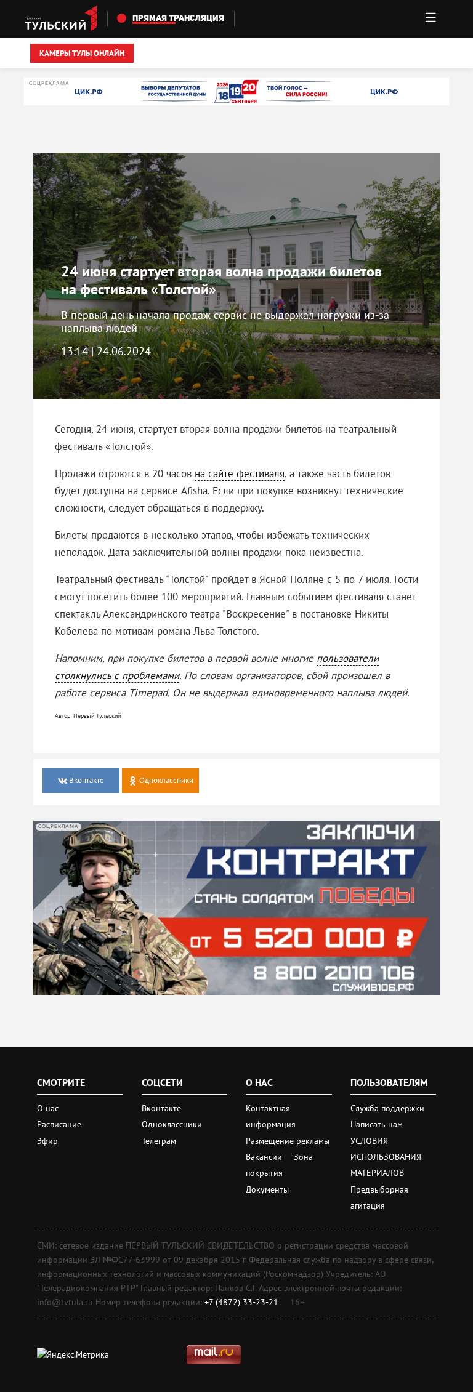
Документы (267, 1189)
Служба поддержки (387, 1108)
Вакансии (265, 1156)
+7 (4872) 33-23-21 (241, 1302)
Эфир (47, 1140)
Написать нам (376, 1124)
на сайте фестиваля (240, 473)
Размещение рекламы (287, 1140)
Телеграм (159, 1140)
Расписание (59, 1124)
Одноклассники (172, 1124)
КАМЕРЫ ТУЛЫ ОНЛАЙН (81, 53)
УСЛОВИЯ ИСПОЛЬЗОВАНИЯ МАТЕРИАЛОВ (385, 1157)
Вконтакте (161, 1108)
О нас (48, 1108)
